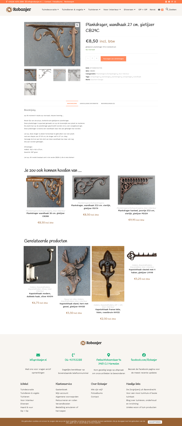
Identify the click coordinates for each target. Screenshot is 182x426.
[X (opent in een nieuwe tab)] (166, 1)
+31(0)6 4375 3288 (16, 2)
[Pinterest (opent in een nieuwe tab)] (172, 1)
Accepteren (155, 422)
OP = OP (118, 305)
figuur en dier (70, 299)
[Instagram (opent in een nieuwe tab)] (175, 1)
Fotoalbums (57, 2)
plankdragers (117, 77)
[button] (77, 25)
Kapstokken (135, 267)
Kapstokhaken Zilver (37, 289)
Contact (47, 2)
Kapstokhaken (43, 287)
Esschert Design (97, 79)
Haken (33, 287)
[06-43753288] (73, 355)
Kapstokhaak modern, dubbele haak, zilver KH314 (40, 295)
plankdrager (106, 77)
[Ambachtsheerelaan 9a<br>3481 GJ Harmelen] (109, 355)
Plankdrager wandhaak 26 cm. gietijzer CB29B (45, 214)
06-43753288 (73, 360)
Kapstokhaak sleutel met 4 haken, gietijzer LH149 (142, 271)
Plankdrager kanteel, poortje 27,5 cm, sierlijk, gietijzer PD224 (136, 212)
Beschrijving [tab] (72, 103)
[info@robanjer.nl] (38, 355)
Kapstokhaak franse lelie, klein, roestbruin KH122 (108, 311)
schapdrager (127, 77)
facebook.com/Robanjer (144, 360)
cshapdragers (95, 77)
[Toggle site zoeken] (171, 9)
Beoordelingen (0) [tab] (108, 103)
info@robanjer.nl (34, 2)
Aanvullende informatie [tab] (89, 103)
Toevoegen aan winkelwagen (113, 59)
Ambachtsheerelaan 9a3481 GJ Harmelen (108, 362)
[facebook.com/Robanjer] (144, 355)
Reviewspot (69, 2)
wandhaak (137, 77)
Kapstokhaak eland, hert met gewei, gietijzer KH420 (74, 305)
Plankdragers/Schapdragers (107, 74)
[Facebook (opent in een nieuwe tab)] (169, 1)
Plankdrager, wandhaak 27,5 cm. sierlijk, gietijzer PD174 (91, 206)
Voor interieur (124, 74)
